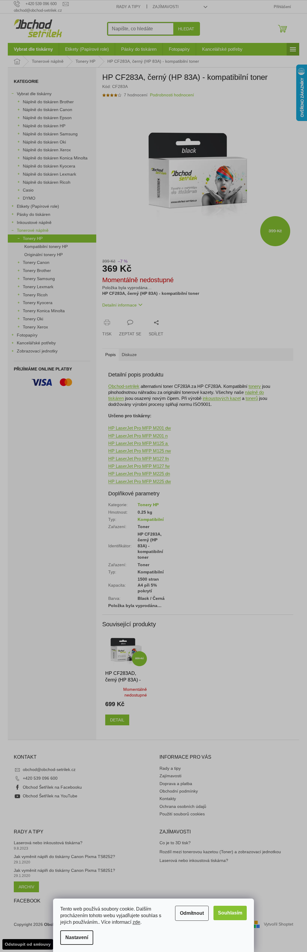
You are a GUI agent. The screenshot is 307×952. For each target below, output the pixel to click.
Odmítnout (192, 913)
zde (136, 922)
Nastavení (76, 937)
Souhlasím (230, 912)
